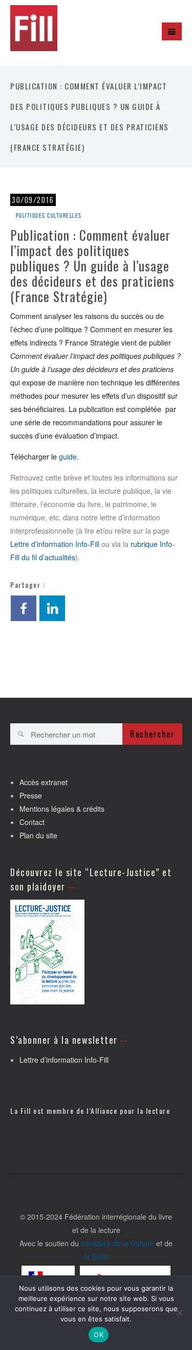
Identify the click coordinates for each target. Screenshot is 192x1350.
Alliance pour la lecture (130, 1110)
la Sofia (96, 1256)
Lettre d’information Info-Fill (54, 544)
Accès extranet (43, 782)
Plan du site (38, 835)
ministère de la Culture (117, 1243)
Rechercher (152, 734)
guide (68, 456)
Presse (30, 795)
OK (98, 1335)
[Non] (179, 1313)
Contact (32, 822)
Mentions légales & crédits (61, 809)
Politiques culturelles (49, 215)
